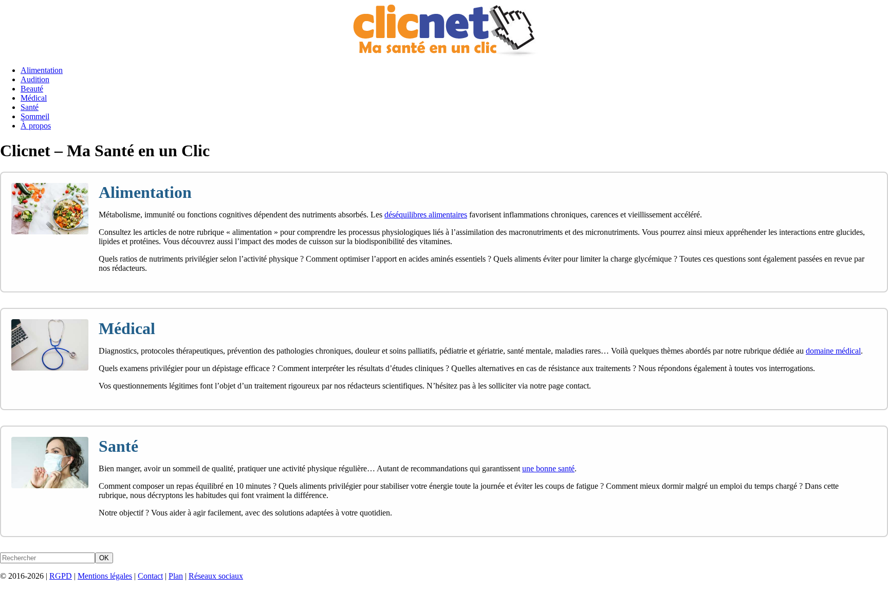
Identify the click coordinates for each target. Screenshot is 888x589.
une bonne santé (548, 468)
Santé (30, 107)
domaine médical (833, 350)
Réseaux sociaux (216, 576)
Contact (150, 576)
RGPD (60, 576)
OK (104, 558)
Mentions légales (105, 576)
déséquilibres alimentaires (425, 214)
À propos (36, 125)
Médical (34, 98)
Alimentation (42, 70)
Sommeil (35, 116)
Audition (35, 79)
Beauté (32, 88)
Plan (176, 576)
